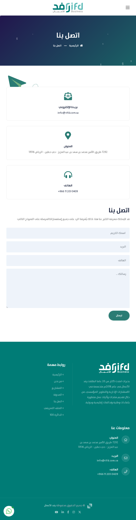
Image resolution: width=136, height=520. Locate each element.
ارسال (119, 316)
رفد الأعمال (50, 505)
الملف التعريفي (53, 408)
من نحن (58, 381)
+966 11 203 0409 (68, 191)
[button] (9, 511)
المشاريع (57, 388)
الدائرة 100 (56, 415)
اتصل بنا (58, 401)
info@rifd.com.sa (68, 113)
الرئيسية (74, 46)
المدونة (57, 395)
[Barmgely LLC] (89, 505)
